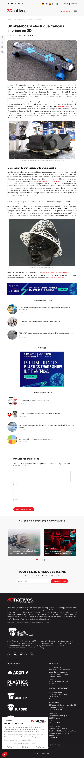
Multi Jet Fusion (60, 181)
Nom (15, 485)
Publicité (65, 4)
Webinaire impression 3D (58, 681)
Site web (15, 499)
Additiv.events (43, 623)
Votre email (22, 581)
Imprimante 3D (55, 667)
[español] (50, 4)
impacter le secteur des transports (55, 102)
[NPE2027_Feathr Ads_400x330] (42, 369)
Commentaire (17, 469)
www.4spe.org (38, 648)
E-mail (15, 492)
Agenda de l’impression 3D (59, 674)
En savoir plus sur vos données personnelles (17, 740)
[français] (53, 4)
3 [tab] (44, 560)
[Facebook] (2, 37)
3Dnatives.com (30, 623)
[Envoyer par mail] (2, 47)
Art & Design (38, 20)
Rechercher (67, 11)
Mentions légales (57, 745)
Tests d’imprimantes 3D (58, 672)
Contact (74, 4)
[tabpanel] (24, 542)
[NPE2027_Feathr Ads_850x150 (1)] (42, 289)
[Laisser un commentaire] (2, 51)
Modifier (25, 747)
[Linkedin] (2, 42)
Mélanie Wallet (29, 36)
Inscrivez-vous (59, 581)
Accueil (10, 20)
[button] (4, 754)
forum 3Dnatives (57, 278)
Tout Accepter (40, 747)
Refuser (10, 747)
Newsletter (53, 679)
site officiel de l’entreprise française (55, 272)
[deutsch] (43, 4)
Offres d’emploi (55, 677)
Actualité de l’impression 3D (23, 20)
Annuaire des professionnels (60, 670)
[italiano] (57, 4)
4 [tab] (47, 560)
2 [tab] (40, 560)
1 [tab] (37, 560)
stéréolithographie (43, 181)
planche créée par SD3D (66, 106)
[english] (46, 4)
